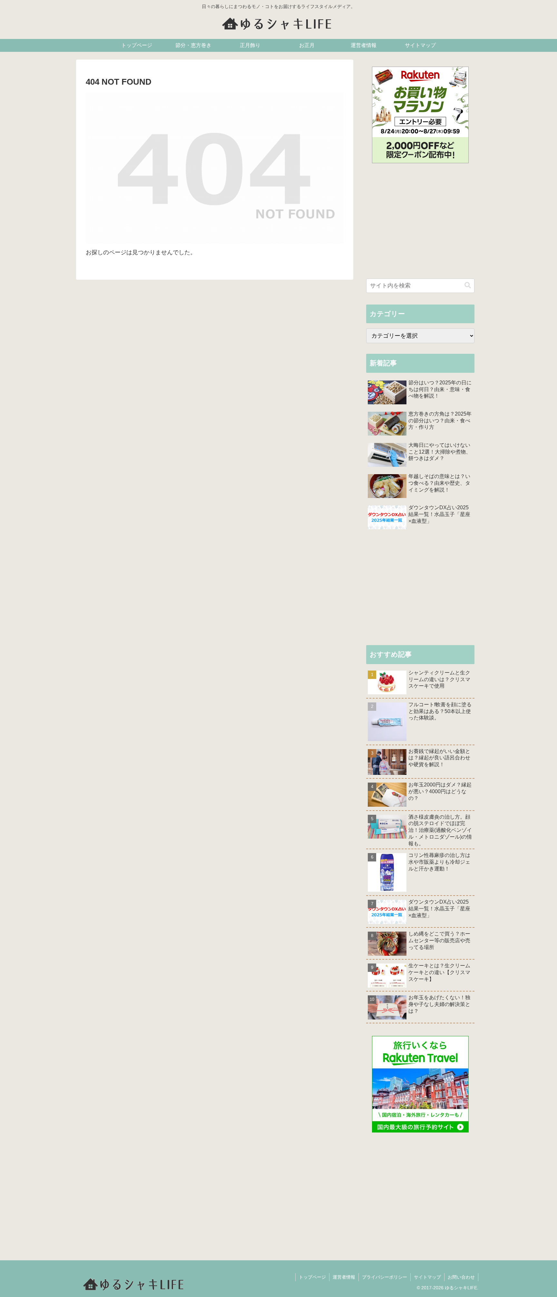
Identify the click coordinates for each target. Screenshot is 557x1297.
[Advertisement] (420, 223)
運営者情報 (344, 1277)
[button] (468, 285)
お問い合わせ (461, 1277)
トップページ (312, 1277)
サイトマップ (427, 1277)
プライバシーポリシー (384, 1277)
